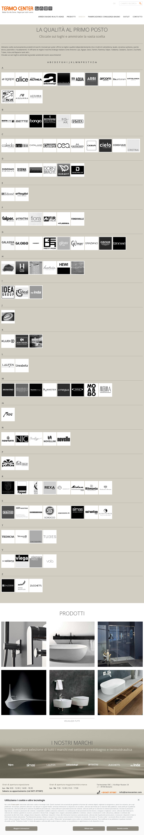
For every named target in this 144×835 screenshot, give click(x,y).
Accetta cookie (122, 828)
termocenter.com (27, 9)
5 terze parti (15, 804)
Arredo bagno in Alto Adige (51, 17)
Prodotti (71, 17)
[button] (138, 800)
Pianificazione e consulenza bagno (104, 17)
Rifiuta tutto (89, 828)
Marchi (82, 17)
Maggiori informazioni (21, 828)
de (114, 3)
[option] (31, 765)
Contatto (137, 17)
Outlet (126, 17)
